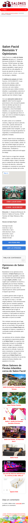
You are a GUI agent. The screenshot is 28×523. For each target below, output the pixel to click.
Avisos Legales (6, 517)
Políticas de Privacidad (15, 517)
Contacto (16, 519)
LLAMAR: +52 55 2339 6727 (14, 207)
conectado (19, 503)
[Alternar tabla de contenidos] (22, 260)
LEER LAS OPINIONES (14, 248)
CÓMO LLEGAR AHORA (14, 201)
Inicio (3, 13)
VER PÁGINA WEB (14, 242)
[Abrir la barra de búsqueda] (25, 9)
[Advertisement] (14, 31)
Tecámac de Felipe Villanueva (11, 13)
